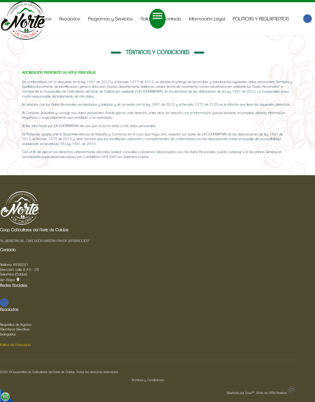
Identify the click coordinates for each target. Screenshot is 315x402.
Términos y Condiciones (147, 380)
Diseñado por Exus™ (240, 393)
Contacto (172, 19)
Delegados (8, 334)
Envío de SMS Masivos (272, 393)
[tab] (157, 73)
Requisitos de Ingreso (16, 325)
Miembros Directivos (15, 329)
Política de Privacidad (15, 345)
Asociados (69, 19)
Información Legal (207, 19)
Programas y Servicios (110, 19)
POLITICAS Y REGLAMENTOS (261, 19)
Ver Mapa (7, 280)
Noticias (148, 19)
